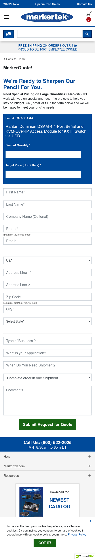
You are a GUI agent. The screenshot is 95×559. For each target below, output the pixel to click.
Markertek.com (14, 466)
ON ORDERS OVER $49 (47, 47)
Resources (11, 475)
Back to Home (15, 59)
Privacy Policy (77, 534)
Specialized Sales (47, 4)
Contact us (84, 4)
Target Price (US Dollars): (23, 165)
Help (7, 456)
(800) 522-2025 (56, 442)
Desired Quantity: (18, 145)
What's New (11, 4)
